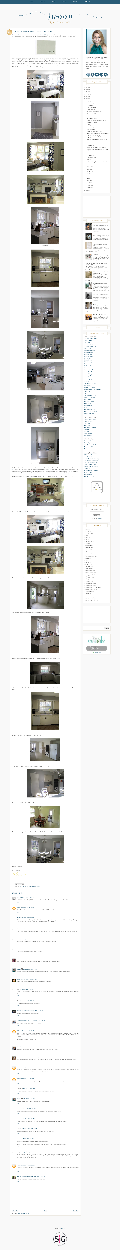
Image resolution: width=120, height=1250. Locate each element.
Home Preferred (88, 370)
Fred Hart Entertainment (90, 463)
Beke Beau (87, 423)
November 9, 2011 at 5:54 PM (30, 969)
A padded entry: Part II (92, 122)
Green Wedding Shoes (90, 464)
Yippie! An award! (91, 109)
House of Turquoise (89, 374)
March (88, 183)
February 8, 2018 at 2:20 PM (28, 1165)
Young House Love (89, 413)
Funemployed (87, 443)
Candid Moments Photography (92, 459)
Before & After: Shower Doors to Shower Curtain (100, 272)
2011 (87, 101)
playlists (87, 558)
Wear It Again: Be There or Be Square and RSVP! (98, 133)
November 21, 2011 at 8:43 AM (35, 1010)
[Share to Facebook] (21, 884)
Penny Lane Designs (89, 397)
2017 (87, 87)
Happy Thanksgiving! (92, 118)
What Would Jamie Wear (91, 600)
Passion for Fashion (90, 556)
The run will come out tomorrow (100, 224)
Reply (18, 902)
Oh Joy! (86, 393)
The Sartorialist (88, 435)
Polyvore (86, 431)
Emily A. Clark (88, 366)
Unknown (19, 1030)
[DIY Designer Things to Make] (97, 652)
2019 (87, 85)
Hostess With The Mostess (91, 466)
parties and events (89, 554)
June (88, 176)
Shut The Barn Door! (91, 157)
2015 (87, 91)
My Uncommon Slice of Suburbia (93, 389)
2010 (87, 190)
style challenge (89, 578)
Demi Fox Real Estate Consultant (25, 1176)
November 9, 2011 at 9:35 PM (26, 989)
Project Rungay (88, 433)
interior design (89, 541)
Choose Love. (96, 254)
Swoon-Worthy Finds (90, 583)
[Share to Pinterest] (23, 884)
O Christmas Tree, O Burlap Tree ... (95, 111)
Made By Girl (87, 386)
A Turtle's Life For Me (90, 346)
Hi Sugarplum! (88, 368)
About (42, 1)
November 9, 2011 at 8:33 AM (28, 929)
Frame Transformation (92, 107)
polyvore (87, 562)
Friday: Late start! (91, 155)
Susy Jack (86, 407)
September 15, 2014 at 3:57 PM (30, 1152)
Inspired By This (88, 468)
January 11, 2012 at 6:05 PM (39, 1020)
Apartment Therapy (89, 340)
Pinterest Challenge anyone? (93, 159)
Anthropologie (88, 421)
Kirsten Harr (20, 979)
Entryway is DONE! (91, 114)
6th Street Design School (90, 338)
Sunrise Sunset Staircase (98, 293)
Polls (87, 560)
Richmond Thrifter (89, 401)
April (88, 180)
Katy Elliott (87, 382)
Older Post (75, 1210)
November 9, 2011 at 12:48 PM (28, 959)
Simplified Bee (88, 405)
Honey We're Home (89, 372)
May (88, 178)
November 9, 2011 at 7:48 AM (27, 907)
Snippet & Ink (88, 472)
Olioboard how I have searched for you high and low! (97, 150)
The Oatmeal (87, 449)
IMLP (87, 539)
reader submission (90, 570)
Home (31, 1)
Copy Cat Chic (88, 354)
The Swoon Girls (89, 591)
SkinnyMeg (19, 1047)
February (89, 185)
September (89, 169)
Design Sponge (88, 360)
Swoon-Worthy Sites (90, 585)
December (89, 103)
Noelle (18, 907)
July (88, 173)
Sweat (75, 1)
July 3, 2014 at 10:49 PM (28, 1138)
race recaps (88, 566)
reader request (89, 568)
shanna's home (35, 886)
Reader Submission (90, 572)
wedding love (89, 597)
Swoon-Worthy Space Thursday (93, 587)
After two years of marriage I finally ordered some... (97, 140)
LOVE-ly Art (90, 125)
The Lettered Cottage (89, 409)
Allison (18, 959)
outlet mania (88, 553)
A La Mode (87, 342)
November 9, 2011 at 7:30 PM (30, 979)
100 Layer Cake (88, 455)
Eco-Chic (88, 531)
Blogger (62, 1228)
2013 (87, 96)
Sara (18, 897)
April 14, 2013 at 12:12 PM (29, 1118)
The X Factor (96, 234)
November (89, 105)
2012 (87, 98)
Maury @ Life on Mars (22, 1010)
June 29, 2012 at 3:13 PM (29, 1088)
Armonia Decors (88, 344)
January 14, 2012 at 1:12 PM (28, 1067)
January (89, 187)
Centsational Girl (88, 352)
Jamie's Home (89, 545)
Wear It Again (89, 595)
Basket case (89, 143)
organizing (88, 551)
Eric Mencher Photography (91, 461)
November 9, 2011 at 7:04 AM (27, 897)
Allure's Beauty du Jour (90, 419)
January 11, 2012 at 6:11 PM (28, 1030)
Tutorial (87, 593)
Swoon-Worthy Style (90, 589)
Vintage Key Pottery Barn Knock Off (95, 131)
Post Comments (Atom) (23, 1213)
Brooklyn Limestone (89, 350)
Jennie (18, 917)
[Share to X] (19, 884)
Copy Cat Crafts (88, 356)
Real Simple (87, 399)
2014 (87, 94)
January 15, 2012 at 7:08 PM (28, 1078)
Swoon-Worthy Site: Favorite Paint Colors (96, 120)
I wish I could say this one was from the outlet (97, 162)
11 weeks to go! (90, 145)
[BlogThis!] (18, 884)
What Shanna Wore (90, 599)
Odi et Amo (87, 391)
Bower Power (87, 348)
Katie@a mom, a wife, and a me (24, 1020)
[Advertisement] (93, 206)
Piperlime (86, 429)
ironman (87, 543)
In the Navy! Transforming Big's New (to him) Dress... (97, 136)
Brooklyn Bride (88, 457)
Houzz (85, 378)
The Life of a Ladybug (90, 427)
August (89, 171)
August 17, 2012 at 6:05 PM (29, 1108)
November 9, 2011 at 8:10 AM (27, 917)
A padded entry (90, 127)
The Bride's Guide (89, 476)
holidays (87, 535)
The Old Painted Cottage (90, 411)
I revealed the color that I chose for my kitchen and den (32, 35)
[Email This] (16, 884)
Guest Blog (88, 533)
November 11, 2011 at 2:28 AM (27, 1000)
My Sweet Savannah (89, 387)
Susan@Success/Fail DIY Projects (25, 1057)
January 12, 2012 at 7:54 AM (29, 1047)
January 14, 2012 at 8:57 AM (40, 1057)
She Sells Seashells (91, 129)
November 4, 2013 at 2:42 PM (30, 1128)
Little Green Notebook (90, 384)
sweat (87, 579)
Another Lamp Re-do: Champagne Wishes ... (97, 116)
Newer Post (15, 1210)
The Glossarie (87, 425)
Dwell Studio (87, 364)
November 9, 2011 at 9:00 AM (27, 939)
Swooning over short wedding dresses (100, 283)
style (87, 576)
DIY (87, 530)
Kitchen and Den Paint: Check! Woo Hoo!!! (96, 147)
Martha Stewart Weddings (91, 470)
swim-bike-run (89, 581)
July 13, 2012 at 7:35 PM (29, 1098)
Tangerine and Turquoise (90, 447)
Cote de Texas (88, 358)
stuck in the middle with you (99, 314)
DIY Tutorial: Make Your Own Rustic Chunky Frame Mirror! (96, 264)
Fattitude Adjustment (89, 441)
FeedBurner (99, 518)
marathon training (89, 547)
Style (53, 1)
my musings (88, 549)
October (89, 167)
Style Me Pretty (88, 474)
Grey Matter (89, 164)
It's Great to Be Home (90, 380)
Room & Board (88, 403)
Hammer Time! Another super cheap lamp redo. (97, 153)
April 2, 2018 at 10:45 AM (39, 1176)
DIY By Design (88, 362)
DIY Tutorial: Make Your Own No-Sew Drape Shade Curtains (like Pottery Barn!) (101, 244)
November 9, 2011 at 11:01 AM (28, 949)
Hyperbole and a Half (90, 445)
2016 (87, 89)
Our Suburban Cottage (90, 395)
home (87, 537)
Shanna (19, 969)
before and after (25, 886)
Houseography (88, 376)
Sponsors (87, 1)
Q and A (87, 564)
